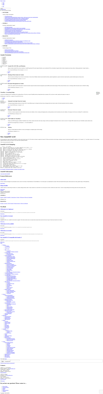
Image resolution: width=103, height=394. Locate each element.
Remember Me (7, 361)
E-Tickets (17, 197)
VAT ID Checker (10, 203)
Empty (6, 358)
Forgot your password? (11, 363)
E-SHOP (1, 190)
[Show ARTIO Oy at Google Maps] (8, 375)
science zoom (3, 179)
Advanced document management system (13, 30)
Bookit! (1, 197)
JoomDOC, (9, 197)
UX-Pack (5, 203)
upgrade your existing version (19, 169)
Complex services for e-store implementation (16, 19)
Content (4, 0)
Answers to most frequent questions (12, 50)
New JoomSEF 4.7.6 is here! (6, 216)
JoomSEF (5, 197)
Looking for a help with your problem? (14, 51)
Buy (8, 72)
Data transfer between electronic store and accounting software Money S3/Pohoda (22, 43)
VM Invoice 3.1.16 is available (7, 223)
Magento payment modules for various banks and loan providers (19, 42)
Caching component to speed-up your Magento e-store (17, 40)
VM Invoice (22, 197)
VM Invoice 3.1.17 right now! (6, 209)
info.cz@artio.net (3, 372)
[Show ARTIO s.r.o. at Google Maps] (11, 368)
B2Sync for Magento (24, 203)
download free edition (9, 169)
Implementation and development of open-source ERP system (18, 21)
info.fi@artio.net (3, 379)
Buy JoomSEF (2, 169)
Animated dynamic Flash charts (12, 33)
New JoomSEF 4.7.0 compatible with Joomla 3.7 (11, 237)
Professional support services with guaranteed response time (17, 52)
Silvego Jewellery (4, 185)
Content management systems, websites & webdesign (17, 18)
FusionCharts (13, 197)
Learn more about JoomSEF (5, 173)
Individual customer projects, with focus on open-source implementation (21, 17)
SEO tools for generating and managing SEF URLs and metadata (17, 29)
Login (2, 361)
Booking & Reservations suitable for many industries (15, 28)
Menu (1, 0)
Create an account (3, 363)
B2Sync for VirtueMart (28, 197)
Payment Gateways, (17, 203)
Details (9, 71)
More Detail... (2, 183)
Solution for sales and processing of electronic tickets (15, 20)
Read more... (2, 213)
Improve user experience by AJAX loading (13, 41)
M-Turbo (1, 203)
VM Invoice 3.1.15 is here (6, 230)
